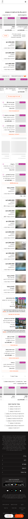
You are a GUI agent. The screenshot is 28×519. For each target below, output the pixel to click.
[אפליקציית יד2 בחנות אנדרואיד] (16, 490)
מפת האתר (14, 508)
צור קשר (6, 508)
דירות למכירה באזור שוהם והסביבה (15, 425)
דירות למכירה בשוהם (15, 409)
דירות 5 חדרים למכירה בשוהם (15, 421)
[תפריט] (25, 2)
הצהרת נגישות (14, 504)
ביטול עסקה (22, 513)
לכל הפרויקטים (6, 15)
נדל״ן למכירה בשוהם (15, 406)
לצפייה (5, 35)
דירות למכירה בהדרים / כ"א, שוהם (15, 413)
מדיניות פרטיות (5, 504)
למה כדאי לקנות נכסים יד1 (14, 96)
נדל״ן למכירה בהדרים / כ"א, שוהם (15, 416)
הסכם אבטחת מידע (22, 508)
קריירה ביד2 (14, 513)
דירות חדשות (6, 513)
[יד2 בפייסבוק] (11, 490)
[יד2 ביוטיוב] (7, 490)
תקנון (22, 504)
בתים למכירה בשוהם (15, 423)
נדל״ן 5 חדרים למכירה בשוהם (15, 418)
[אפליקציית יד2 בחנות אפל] (20, 490)
